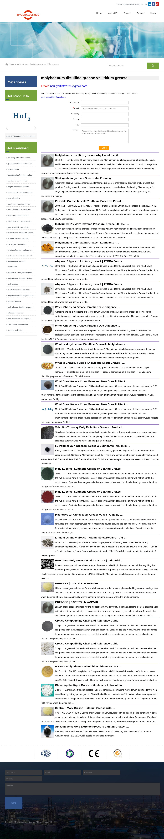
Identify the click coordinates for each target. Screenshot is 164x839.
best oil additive (14, 198)
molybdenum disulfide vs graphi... (21, 307)
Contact (127, 13)
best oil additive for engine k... (20, 319)
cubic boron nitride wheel (18, 324)
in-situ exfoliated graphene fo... (20, 250)
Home (99, 13)
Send (104, 148)
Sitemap (9, 818)
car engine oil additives (17, 244)
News (153, 13)
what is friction (13, 169)
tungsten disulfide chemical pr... (20, 175)
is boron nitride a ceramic (18, 238)
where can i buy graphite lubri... (20, 272)
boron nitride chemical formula (20, 192)
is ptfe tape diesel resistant (18, 290)
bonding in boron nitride (17, 181)
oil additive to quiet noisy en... (20, 221)
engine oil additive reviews (18, 187)
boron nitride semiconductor (19, 210)
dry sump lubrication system (19, 158)
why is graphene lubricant (18, 215)
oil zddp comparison (16, 313)
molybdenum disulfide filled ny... (21, 278)
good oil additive (14, 301)
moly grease (13, 284)
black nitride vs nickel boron (19, 204)
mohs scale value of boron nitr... (21, 256)
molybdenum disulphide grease (20, 233)
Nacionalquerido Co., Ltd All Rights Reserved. (33, 822)
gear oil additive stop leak (18, 227)
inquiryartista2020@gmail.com (135, 4)
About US (112, 13)
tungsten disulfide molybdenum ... (21, 295)
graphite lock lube (15, 330)
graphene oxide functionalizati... (21, 163)
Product (140, 13)
